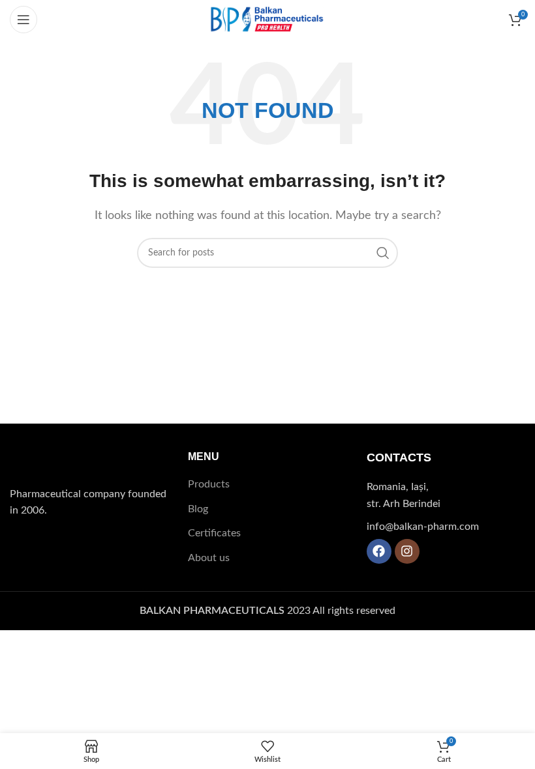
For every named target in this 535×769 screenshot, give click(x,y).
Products (209, 484)
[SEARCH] (383, 253)
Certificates (214, 533)
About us (209, 558)
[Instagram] (407, 551)
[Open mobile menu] (23, 20)
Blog (198, 509)
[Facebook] (379, 551)
